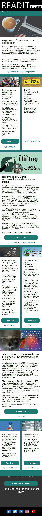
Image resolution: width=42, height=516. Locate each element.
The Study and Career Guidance (10, 147)
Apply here (10, 320)
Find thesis (10, 463)
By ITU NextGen (10, 325)
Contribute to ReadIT (21, 483)
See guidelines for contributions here (21, 490)
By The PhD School (10, 468)
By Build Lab (31, 325)
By (5, 146)
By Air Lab (21, 416)
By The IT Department (32, 141)
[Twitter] (15, 513)
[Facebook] (9, 513)
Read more (32, 320)
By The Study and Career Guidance (21, 242)
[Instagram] (27, 513)
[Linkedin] (21, 513)
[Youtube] (33, 513)
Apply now (21, 237)
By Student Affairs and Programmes (21, 72)
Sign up (10, 141)
